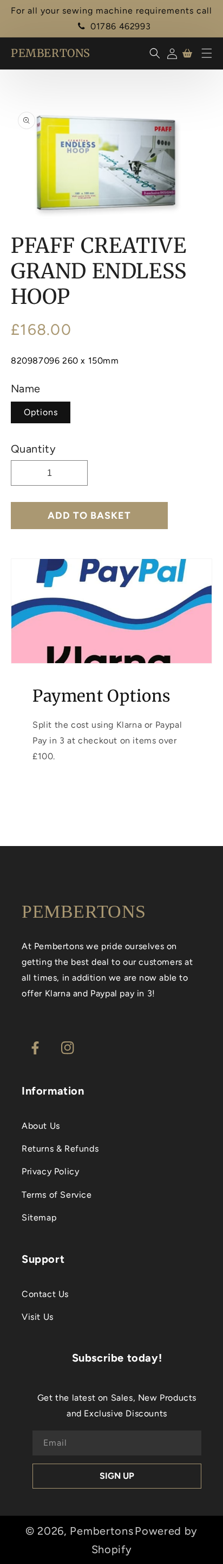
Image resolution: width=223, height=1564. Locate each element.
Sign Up (117, 1476)
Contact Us (45, 1294)
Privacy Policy (50, 1171)
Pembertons (101, 1530)
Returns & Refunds (60, 1148)
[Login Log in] (170, 53)
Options (41, 412)
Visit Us (38, 1317)
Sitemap (39, 1217)
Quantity (33, 448)
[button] (206, 53)
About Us (41, 1126)
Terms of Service (57, 1195)
